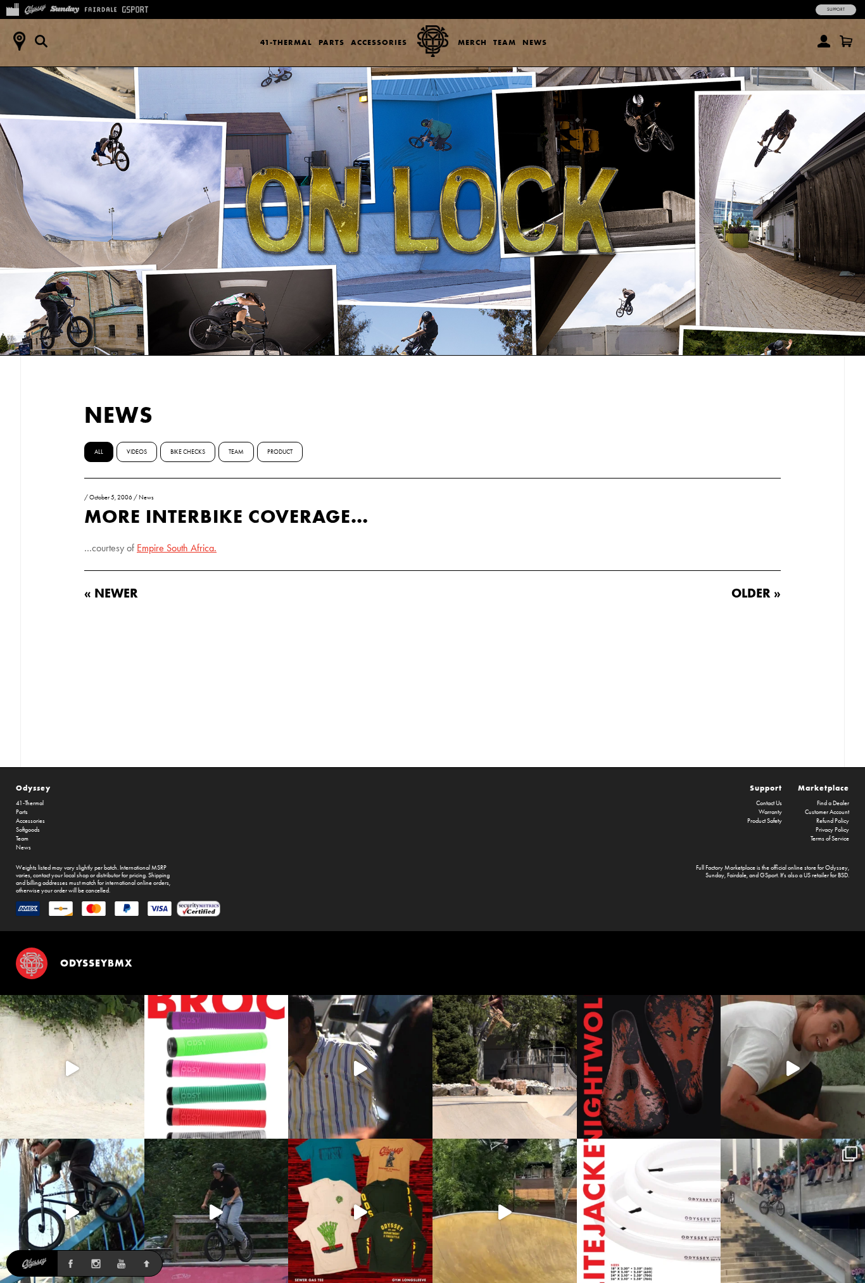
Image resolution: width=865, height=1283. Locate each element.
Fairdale (737, 875)
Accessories (379, 42)
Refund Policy (832, 821)
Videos (137, 452)
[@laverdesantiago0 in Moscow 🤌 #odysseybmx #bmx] (504, 1211)
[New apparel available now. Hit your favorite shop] (360, 1211)
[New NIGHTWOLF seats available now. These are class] (649, 1067)
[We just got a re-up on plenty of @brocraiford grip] (216, 1067)
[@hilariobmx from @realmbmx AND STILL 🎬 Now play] (360, 1067)
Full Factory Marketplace (725, 868)
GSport (769, 875)
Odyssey (33, 787)
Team (504, 42)
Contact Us (769, 803)
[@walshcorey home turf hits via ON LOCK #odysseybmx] (72, 1067)
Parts (331, 42)
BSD (843, 875)
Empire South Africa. (177, 548)
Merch (472, 42)
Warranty (770, 812)
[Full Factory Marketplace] (12, 8)
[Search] (41, 41)
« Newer (111, 593)
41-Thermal (286, 42)
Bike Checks (187, 452)
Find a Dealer (833, 803)
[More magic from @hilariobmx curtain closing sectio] (793, 1067)
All (98, 452)
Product (280, 452)
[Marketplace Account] (824, 41)
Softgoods (28, 830)
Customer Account (827, 812)
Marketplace (823, 787)
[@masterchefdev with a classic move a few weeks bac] (504, 1067)
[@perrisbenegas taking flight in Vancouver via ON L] (216, 1211)
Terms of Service (830, 838)
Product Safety (764, 821)
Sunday (714, 875)
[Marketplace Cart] (846, 41)
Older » (756, 593)
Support (836, 9)
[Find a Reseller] (19, 41)
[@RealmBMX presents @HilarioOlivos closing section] (72, 1211)
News (534, 42)
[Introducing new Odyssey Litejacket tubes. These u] (649, 1211)
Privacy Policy (832, 830)
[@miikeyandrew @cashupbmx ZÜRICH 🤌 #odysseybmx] (793, 1211)
